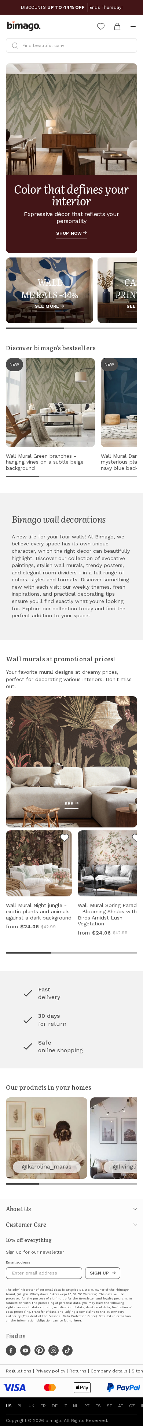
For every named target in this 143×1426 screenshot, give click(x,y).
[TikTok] (67, 1350)
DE (55, 1405)
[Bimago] (25, 26)
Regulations (19, 1371)
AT (120, 1405)
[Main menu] (133, 26)
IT (65, 1405)
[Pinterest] (39, 1350)
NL (75, 1405)
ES (98, 1405)
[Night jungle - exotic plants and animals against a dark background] (64, 838)
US (9, 1405)
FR (43, 1405)
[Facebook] (11, 1350)
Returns (78, 1371)
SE (109, 1405)
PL (20, 1405)
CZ (132, 1405)
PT (86, 1405)
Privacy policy (50, 1371)
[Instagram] (53, 1350)
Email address (18, 1262)
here (77, 1320)
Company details (109, 1371)
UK (31, 1405)
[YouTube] (25, 1350)
